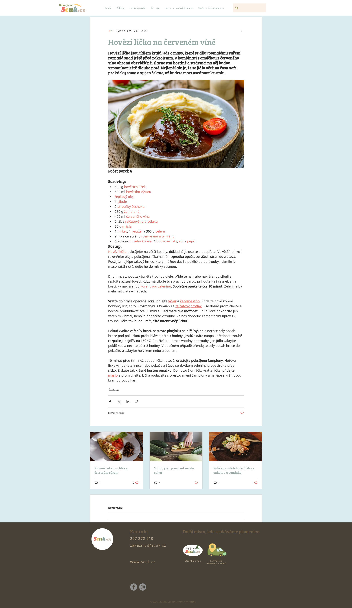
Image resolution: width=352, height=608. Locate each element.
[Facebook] (133, 587)
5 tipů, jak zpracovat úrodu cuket (174, 470)
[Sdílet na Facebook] (110, 401)
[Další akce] (241, 31)
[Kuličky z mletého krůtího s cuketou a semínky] (235, 446)
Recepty (114, 389)
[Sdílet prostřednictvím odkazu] (137, 401)
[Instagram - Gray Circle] (142, 587)
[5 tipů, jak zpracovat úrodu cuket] (176, 446)
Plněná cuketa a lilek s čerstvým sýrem (110, 470)
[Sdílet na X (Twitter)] (119, 401)
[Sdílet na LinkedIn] (128, 401)
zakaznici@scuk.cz (148, 545)
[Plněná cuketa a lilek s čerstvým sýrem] (116, 446)
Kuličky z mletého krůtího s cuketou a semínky (233, 470)
